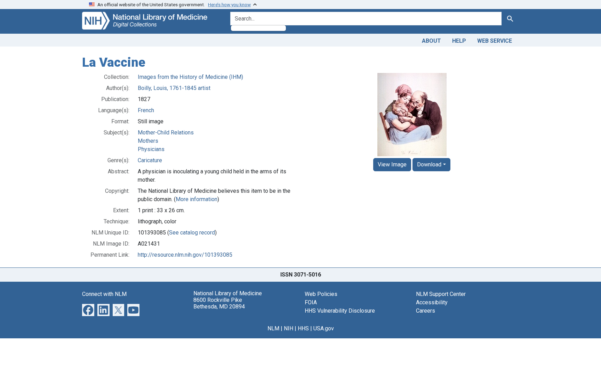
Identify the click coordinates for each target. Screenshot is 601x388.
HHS (303, 328)
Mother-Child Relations (166, 132)
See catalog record (192, 232)
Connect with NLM (104, 294)
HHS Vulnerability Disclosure (340, 310)
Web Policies (321, 294)
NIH (288, 328)
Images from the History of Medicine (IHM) (190, 77)
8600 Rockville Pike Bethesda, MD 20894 (219, 303)
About (431, 41)
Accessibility (432, 302)
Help (459, 41)
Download (429, 164)
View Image (392, 164)
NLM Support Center (441, 294)
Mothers (148, 141)
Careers (425, 310)
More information (196, 199)
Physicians (151, 149)
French (146, 110)
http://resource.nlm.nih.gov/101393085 (185, 254)
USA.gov (323, 328)
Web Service (494, 41)
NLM (273, 328)
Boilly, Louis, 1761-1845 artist (174, 88)
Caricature (150, 160)
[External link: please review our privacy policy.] (88, 309)
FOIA (311, 302)
